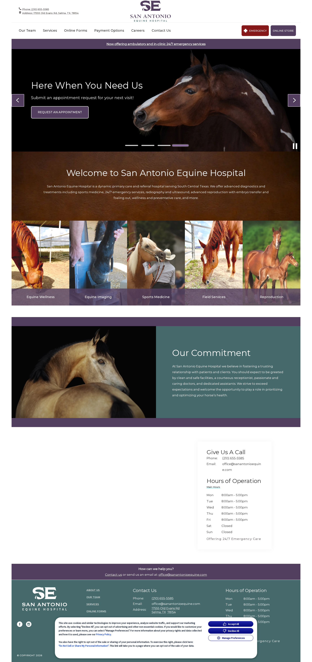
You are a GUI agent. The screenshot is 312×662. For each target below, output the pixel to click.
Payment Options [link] (109, 31)
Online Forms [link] (75, 31)
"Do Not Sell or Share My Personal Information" (84, 645)
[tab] (214, 487)
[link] (150, 11)
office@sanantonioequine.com (183, 574)
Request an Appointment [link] (60, 112)
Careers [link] (137, 31)
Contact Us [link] (161, 31)
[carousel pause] (295, 146)
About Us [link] (93, 590)
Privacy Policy (103, 634)
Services (50, 31)
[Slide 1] (131, 145)
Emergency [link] (258, 30)
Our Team (27, 31)
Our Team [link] (93, 597)
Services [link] (92, 604)
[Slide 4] (180, 145)
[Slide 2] (147, 145)
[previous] (18, 100)
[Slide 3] (164, 145)
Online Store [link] (283, 30)
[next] (294, 100)
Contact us (113, 574)
